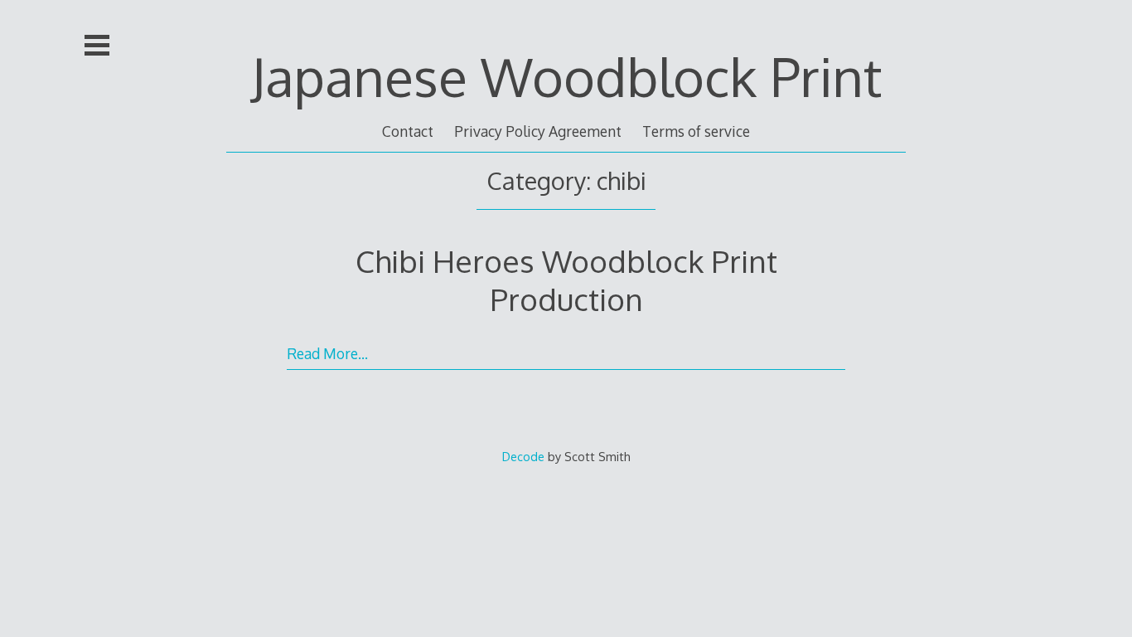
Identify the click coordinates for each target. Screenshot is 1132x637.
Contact (407, 131)
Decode (523, 456)
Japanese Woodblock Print (566, 75)
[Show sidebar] (97, 45)
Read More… (327, 353)
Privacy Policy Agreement (538, 131)
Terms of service (696, 131)
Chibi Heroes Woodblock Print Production (566, 279)
